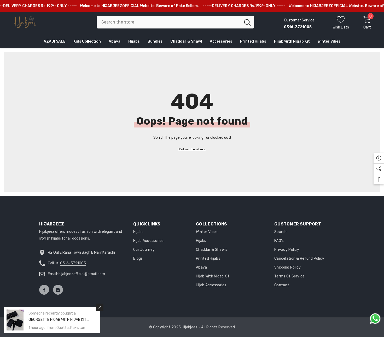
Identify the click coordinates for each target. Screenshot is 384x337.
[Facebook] (44, 290)
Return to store (192, 149)
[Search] (175, 22)
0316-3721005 (73, 263)
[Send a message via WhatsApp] (375, 318)
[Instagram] (58, 290)
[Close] (99, 307)
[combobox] (169, 22)
